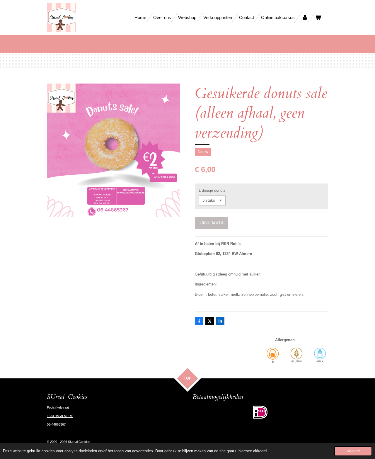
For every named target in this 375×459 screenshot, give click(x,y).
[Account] (304, 17)
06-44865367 (57, 424)
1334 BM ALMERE (60, 416)
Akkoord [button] (353, 451)
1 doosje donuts (212, 190)
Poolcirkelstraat (58, 407)
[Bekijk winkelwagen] (318, 17)
